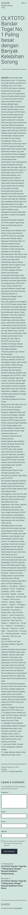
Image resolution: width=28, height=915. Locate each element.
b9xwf (5, 769)
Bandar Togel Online (16, 771)
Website (4, 831)
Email (3, 821)
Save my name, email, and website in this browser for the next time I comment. (15, 843)
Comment (5, 792)
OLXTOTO (5, 3)
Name (3, 812)
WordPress (18, 908)
